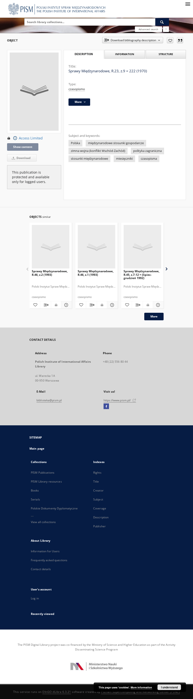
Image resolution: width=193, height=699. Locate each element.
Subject (98, 499)
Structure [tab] (166, 54)
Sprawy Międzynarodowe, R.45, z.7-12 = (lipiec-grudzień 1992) (141, 274)
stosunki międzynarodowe (89, 159)
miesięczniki (124, 159)
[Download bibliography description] (45, 305)
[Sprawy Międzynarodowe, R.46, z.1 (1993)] (96, 247)
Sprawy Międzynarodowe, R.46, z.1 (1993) (95, 272)
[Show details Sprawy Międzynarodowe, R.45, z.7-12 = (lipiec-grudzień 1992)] (157, 305)
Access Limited (31, 138)
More (153, 316)
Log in (35, 598)
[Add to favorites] (170, 40)
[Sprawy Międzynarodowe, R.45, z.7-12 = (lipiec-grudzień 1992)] (142, 247)
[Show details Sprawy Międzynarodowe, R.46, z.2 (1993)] (65, 305)
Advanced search (148, 29)
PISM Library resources (46, 482)
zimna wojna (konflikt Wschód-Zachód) (98, 151)
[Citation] (180, 40)
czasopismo (76, 89)
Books (35, 490)
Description (101, 517)
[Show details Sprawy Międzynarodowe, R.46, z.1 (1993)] (111, 305)
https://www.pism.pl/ (118, 400)
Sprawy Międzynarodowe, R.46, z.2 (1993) (50, 272)
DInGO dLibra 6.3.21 (56, 692)
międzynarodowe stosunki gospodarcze (116, 143)
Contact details (41, 569)
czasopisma (149, 159)
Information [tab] (124, 54)
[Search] (162, 22)
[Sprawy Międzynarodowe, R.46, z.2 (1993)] (50, 247)
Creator (98, 490)
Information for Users (45, 551)
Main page (36, 449)
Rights (97, 473)
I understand (169, 687)
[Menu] (187, 4)
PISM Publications (42, 473)
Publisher (99, 526)
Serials (35, 499)
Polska (75, 143)
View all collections (43, 522)
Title (96, 482)
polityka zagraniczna (147, 151)
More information (141, 687)
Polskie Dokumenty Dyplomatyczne (54, 508)
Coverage (99, 508)
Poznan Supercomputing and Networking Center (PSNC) (140, 692)
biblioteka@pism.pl (49, 400)
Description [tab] (84, 54)
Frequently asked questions (49, 560)
